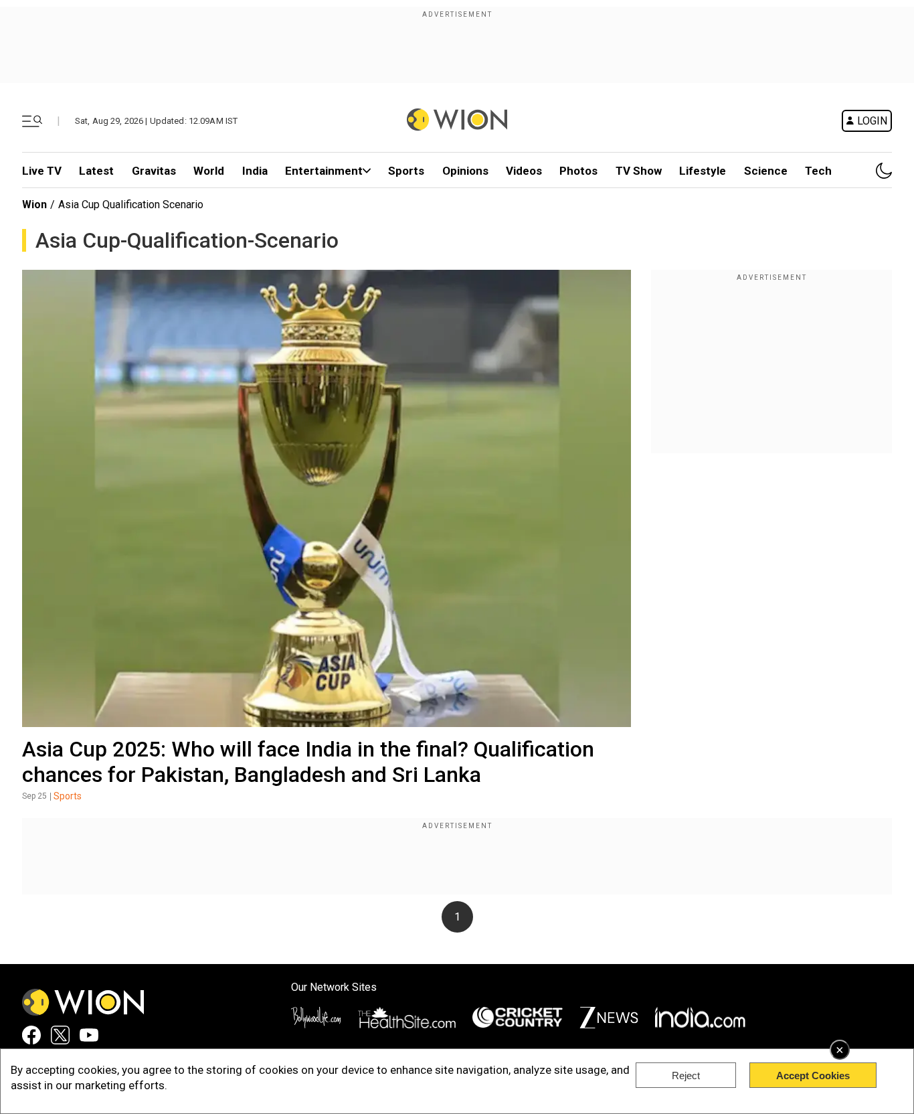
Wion (34, 204)
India (255, 170)
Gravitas (154, 170)
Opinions (465, 170)
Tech (818, 170)
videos (524, 170)
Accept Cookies (813, 1075)
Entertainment (324, 170)
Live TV (42, 170)
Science (766, 170)
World (208, 170)
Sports (406, 170)
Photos (578, 170)
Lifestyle (702, 170)
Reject (686, 1075)
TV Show (639, 170)
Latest (96, 170)
